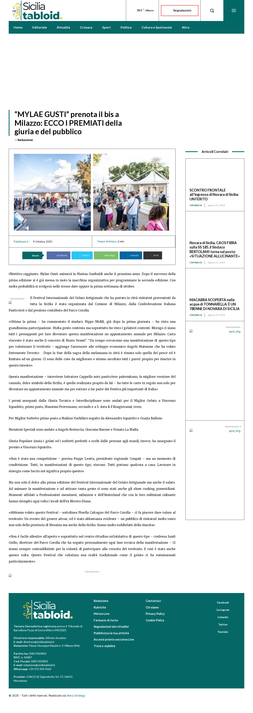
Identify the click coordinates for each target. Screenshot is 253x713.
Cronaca (196, 205)
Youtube (223, 631)
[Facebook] (211, 602)
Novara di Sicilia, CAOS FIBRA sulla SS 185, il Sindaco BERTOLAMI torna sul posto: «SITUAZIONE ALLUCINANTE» (215, 249)
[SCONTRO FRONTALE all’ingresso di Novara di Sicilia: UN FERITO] (215, 175)
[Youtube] (212, 631)
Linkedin (223, 617)
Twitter (223, 624)
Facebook (223, 602)
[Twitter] (212, 624)
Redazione (25, 140)
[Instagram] (211, 609)
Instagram (223, 609)
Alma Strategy (76, 695)
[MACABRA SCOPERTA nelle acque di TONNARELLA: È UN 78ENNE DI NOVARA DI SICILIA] (215, 285)
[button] (212, 10)
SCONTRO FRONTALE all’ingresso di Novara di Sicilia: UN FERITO (214, 194)
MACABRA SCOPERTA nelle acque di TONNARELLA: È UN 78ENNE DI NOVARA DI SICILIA (215, 304)
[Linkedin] (212, 617)
